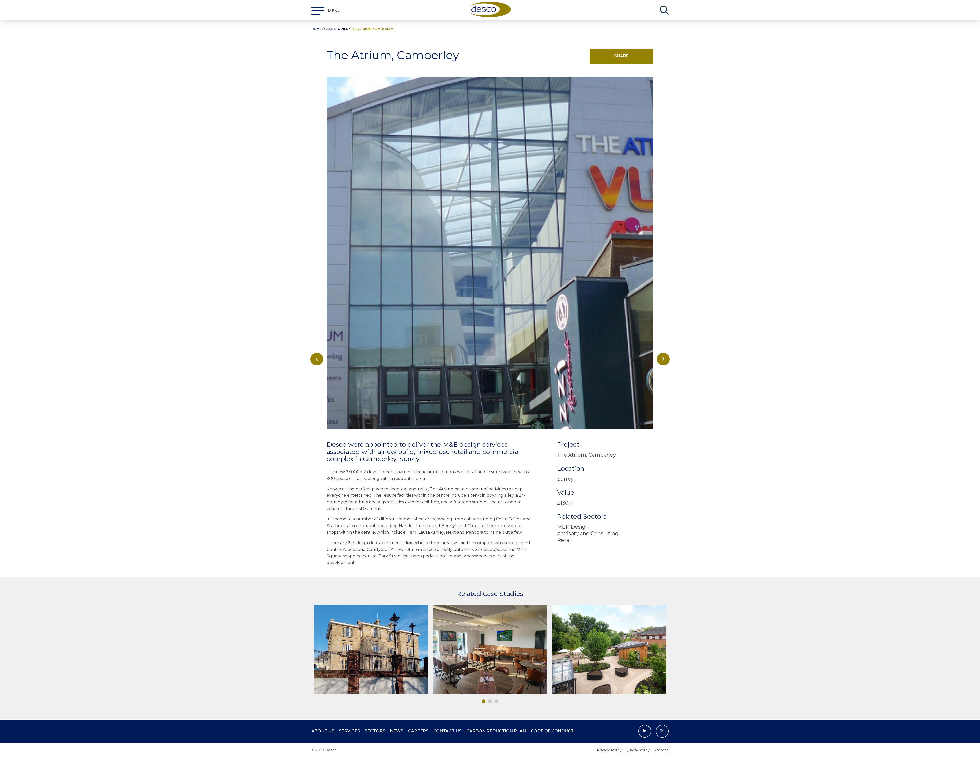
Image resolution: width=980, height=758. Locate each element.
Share (621, 56)
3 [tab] (496, 701)
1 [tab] (484, 701)
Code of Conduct (552, 731)
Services (349, 731)
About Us (322, 731)
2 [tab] (490, 701)
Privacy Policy (609, 750)
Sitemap (661, 750)
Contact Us (447, 731)
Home (316, 29)
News (396, 731)
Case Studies (336, 29)
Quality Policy (638, 750)
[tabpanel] (371, 649)
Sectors (375, 731)
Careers (418, 731)
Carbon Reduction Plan (496, 731)
